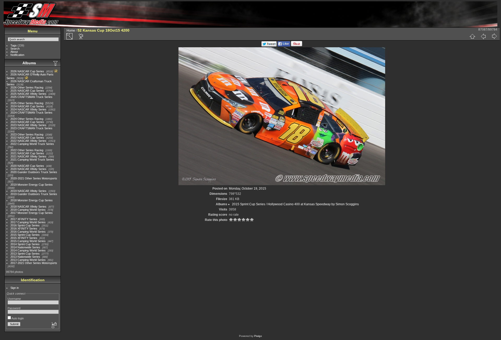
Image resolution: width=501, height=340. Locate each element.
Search (15, 48)
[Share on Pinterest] (296, 45)
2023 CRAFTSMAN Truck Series (31, 128)
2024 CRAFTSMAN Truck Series (31, 112)
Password (14, 308)
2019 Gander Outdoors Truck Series (33, 194)
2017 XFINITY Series (23, 219)
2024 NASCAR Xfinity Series (28, 109)
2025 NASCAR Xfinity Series (28, 93)
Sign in (14, 287)
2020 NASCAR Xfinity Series (28, 169)
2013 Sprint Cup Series (25, 253)
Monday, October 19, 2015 (247, 188)
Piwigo (258, 336)
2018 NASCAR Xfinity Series (28, 206)
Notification (17, 54)
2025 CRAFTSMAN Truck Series (31, 96)
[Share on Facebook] (283, 45)
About (14, 51)
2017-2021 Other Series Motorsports (33, 263)
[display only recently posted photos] (55, 63)
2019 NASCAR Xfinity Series (28, 190)
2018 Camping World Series (28, 209)
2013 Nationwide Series (25, 256)
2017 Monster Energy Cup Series (31, 212)
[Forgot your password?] (53, 325)
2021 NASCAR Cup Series (27, 153)
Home (71, 30)
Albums (29, 63)
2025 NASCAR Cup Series (27, 90)
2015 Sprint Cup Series (25, 234)
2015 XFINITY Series (23, 237)
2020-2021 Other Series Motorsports (33, 178)
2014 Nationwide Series (25, 247)
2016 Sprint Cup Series (25, 225)
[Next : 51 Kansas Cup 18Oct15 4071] (494, 36)
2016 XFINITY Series (23, 228)
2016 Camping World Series (28, 231)
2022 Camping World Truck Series (32, 143)
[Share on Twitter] (269, 45)
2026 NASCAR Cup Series (27, 71)
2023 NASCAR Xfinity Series (28, 125)
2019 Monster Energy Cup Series (31, 184)
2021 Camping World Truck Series (32, 159)
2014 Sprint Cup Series (25, 244)
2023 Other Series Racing (26, 134)
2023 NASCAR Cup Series (27, 122)
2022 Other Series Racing (26, 150)
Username (14, 298)
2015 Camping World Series (28, 241)
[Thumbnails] (472, 36)
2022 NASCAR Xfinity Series (28, 140)
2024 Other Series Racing (26, 118)
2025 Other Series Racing (26, 103)
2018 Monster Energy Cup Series (31, 200)
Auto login (17, 318)
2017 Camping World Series (28, 222)
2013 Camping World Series (28, 259)
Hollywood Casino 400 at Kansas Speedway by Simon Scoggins (313, 204)
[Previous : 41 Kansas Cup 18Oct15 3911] (483, 36)
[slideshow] (81, 36)
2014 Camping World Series (28, 250)
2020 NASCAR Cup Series (27, 165)
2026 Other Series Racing (26, 87)
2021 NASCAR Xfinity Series (28, 156)
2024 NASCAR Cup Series (27, 106)
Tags (13, 45)
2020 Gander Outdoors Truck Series (33, 172)
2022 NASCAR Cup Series (27, 137)
